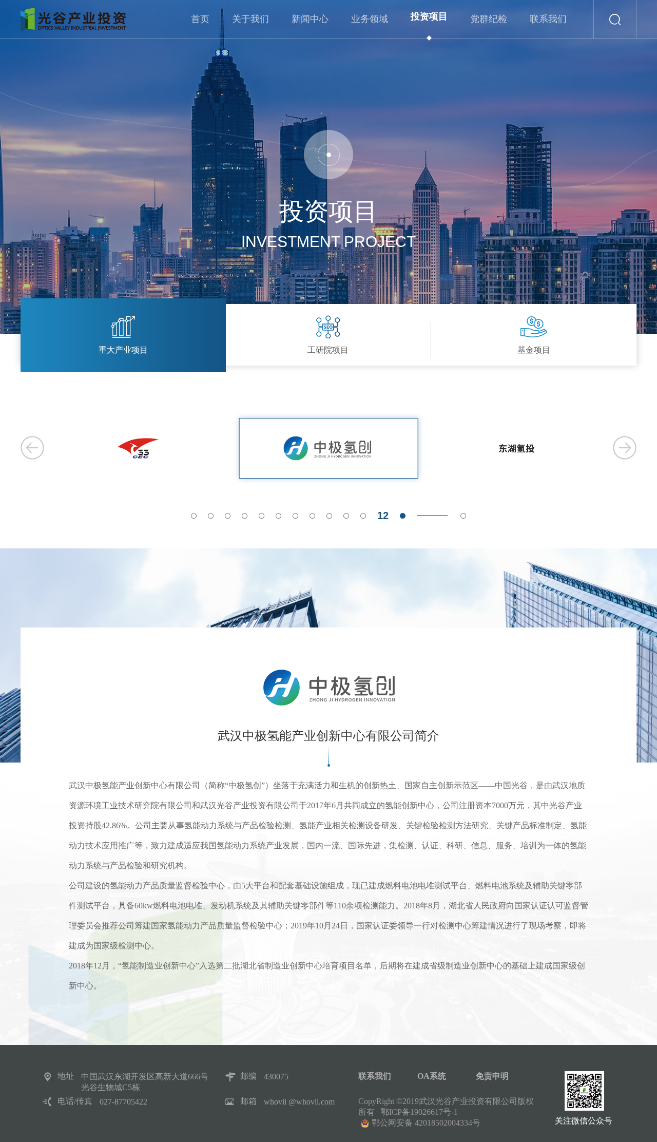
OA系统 (431, 1076)
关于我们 (250, 19)
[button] (194, 515)
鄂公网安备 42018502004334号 (426, 1122)
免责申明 (492, 1076)
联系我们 (548, 19)
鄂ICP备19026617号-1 (419, 1112)
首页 (200, 19)
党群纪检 (488, 19)
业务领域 (369, 19)
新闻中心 (310, 19)
